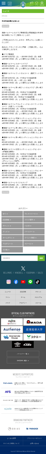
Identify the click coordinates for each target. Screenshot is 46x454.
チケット (31, 5)
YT (23, 280)
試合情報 (6, 219)
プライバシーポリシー (34, 438)
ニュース (5, 26)
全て (4, 213)
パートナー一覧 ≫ (23, 354)
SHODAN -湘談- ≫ (23, 360)
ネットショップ (21, 384)
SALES (40, 272)
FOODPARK (30, 272)
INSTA (8, 280)
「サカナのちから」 (31, 383)
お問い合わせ (34, 443)
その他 (5, 249)
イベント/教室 (30, 237)
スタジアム (38, 297)
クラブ (8, 303)
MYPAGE (10, 5)
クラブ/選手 (29, 219)
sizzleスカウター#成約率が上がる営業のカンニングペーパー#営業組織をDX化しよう (29, 409)
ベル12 (27, 225)
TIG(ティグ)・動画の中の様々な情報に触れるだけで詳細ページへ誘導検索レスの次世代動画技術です (29, 400)
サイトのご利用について (11, 443)
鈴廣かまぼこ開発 (19, 383)
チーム (23, 297)
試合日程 (23, 292)
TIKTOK (37, 280)
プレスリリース (30, 213)
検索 (41, 258)
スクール (28, 243)
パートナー (29, 231)
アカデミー (7, 243)
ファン (8, 297)
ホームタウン (7, 237)
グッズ (36, 5)
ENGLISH (42, 5)
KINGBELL (19, 272)
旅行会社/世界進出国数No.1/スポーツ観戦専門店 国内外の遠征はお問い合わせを (29, 392)
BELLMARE (7, 272)
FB (15, 280)
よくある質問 (11, 438)
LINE (30, 280)
